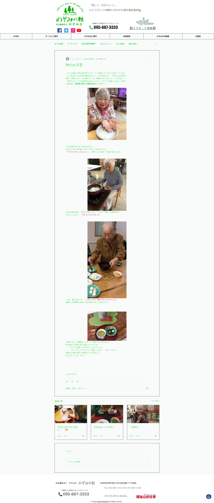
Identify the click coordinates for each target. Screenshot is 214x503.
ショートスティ (71, 374)
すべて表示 (155, 401)
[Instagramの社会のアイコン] (73, 30)
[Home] (209, 496)
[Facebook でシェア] (67, 381)
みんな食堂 (120, 44)
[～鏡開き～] (143, 414)
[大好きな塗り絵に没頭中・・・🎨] (71, 414)
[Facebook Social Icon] (59, 30)
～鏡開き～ (135, 427)
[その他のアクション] (147, 59)
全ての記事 (59, 44)
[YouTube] (79, 30)
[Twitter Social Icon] (66, 30)
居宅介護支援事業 (88, 44)
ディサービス (72, 44)
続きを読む (133, 44)
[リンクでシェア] (78, 381)
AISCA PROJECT (103, 501)
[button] (156, 44)
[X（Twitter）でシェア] (72, 381)
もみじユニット (105, 44)
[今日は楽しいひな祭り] (107, 414)
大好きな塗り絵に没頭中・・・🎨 (67, 428)
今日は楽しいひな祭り (104, 427)
